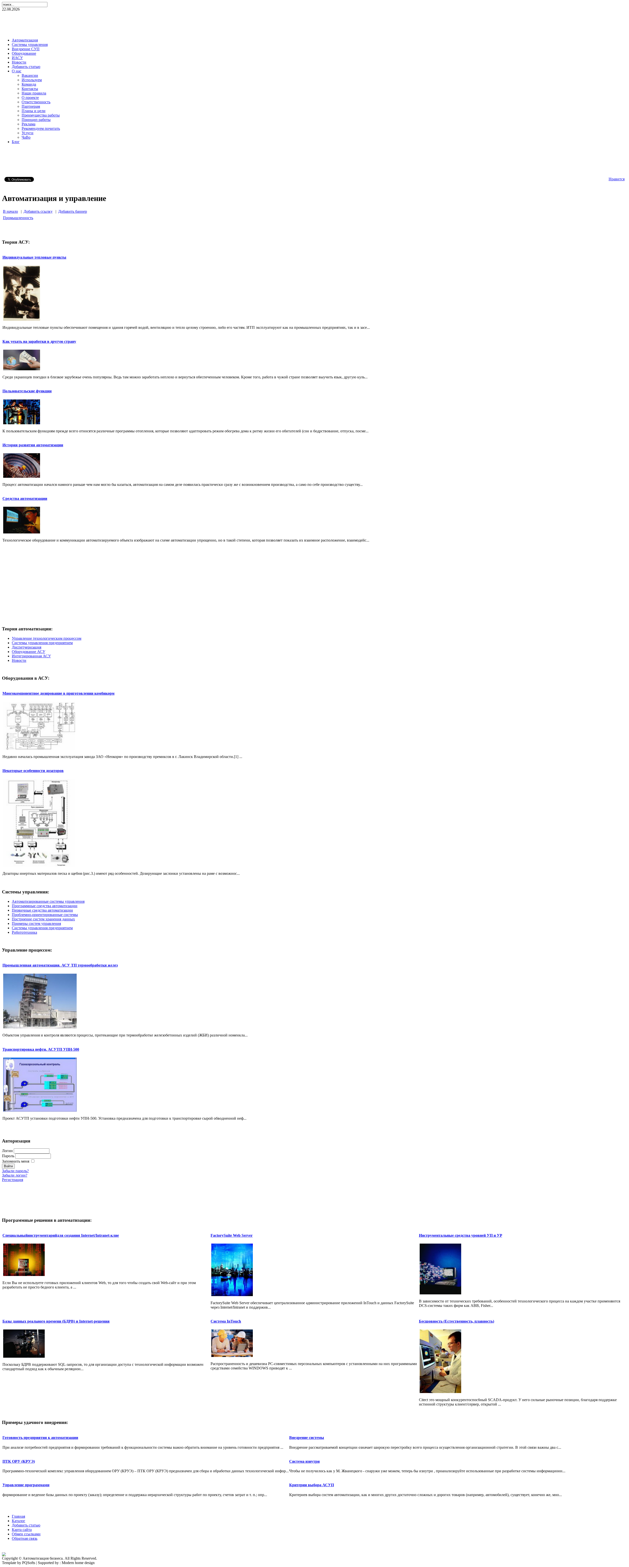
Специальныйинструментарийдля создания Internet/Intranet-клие (60, 1235)
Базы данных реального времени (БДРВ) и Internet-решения (56, 1321)
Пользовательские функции (27, 391)
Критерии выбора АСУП (311, 1485)
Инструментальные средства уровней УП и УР (460, 1235)
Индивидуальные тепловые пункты (34, 257)
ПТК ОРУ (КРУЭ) (18, 1461)
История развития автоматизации (32, 445)
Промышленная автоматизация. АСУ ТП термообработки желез (60, 965)
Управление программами (25, 1485)
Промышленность (18, 218)
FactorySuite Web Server (232, 1235)
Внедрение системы (306, 1437)
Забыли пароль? (15, 1171)
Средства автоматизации (24, 498)
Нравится (617, 179)
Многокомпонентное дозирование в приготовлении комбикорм (58, 693)
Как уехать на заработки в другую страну (39, 341)
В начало (10, 211)
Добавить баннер (72, 211)
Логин (7, 1151)
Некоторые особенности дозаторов (33, 771)
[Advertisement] (314, 23)
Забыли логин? (14, 1175)
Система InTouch (226, 1321)
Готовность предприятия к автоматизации (40, 1437)
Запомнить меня (15, 1161)
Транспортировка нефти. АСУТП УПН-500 (40, 1049)
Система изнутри (304, 1461)
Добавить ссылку (38, 211)
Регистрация (12, 1180)
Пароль (8, 1156)
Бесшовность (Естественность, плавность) (456, 1321)
